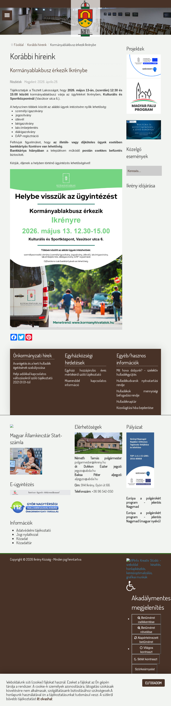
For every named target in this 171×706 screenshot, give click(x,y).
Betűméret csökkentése (146, 620)
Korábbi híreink (37, 45)
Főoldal (19, 45)
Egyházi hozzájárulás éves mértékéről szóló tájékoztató (85, 372)
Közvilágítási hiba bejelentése (135, 408)
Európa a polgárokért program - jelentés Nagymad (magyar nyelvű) (143, 517)
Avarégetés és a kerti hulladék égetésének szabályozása (32, 365)
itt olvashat (44, 698)
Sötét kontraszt (147, 659)
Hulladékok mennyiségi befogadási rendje (137, 393)
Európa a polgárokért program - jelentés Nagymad (143, 502)
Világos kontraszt (146, 649)
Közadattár (24, 543)
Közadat (22, 538)
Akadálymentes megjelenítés (146, 602)
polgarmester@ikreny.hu (90, 462)
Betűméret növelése (147, 629)
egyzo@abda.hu (85, 470)
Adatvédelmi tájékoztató (33, 530)
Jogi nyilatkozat (27, 534)
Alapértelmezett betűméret (147, 639)
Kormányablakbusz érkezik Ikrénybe (48, 69)
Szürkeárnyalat (144, 669)
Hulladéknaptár (126, 401)
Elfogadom (153, 683)
